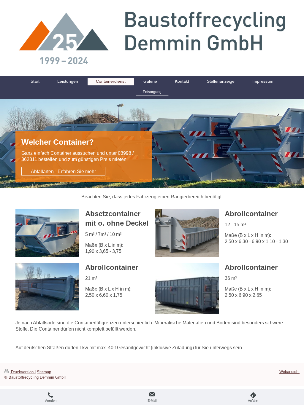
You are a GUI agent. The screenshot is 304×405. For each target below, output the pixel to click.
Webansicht (289, 371)
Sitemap (44, 372)
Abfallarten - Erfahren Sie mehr (63, 171)
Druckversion (22, 372)
